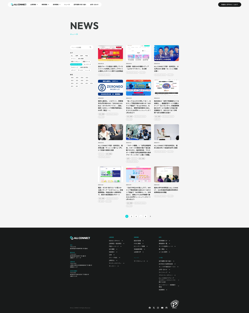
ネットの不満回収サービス (167, 267)
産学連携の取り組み (80, 4)
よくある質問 (163, 252)
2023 (87, 77)
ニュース (67, 4)
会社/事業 (80, 58)
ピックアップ (87, 64)
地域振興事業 (138, 249)
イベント (73, 58)
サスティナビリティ (115, 263)
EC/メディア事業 (139, 246)
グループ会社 (113, 258)
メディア (73, 70)
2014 (91, 83)
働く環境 (161, 249)
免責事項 (161, 290)
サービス (80, 70)
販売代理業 (137, 241)
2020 (82, 80)
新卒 (81, 55)
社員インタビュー (75, 61)
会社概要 (111, 249)
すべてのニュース (139, 261)
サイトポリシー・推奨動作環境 (167, 286)
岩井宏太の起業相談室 (166, 264)
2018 (72, 83)
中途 (86, 55)
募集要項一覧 (163, 243)
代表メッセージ (114, 246)
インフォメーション (76, 64)
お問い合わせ (94, 4)
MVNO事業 (137, 243)
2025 (77, 77)
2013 (72, 86)
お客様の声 (137, 252)
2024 (82, 77)
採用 (77, 55)
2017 (77, 83)
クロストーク (74, 67)
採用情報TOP (163, 241)
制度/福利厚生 (84, 67)
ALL (72, 55)
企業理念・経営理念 (115, 243)
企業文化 (111, 260)
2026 (72, 77)
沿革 (110, 255)
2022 (72, 80)
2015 (86, 83)
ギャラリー (112, 266)
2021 (77, 80)
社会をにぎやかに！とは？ (229, 4)
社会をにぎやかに (114, 241)
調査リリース (86, 61)
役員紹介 (111, 252)
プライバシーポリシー (166, 275)
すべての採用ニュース (166, 246)
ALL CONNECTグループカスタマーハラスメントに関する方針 (167, 280)
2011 (77, 86)
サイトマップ (163, 272)
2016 (82, 83)
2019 (87, 80)
